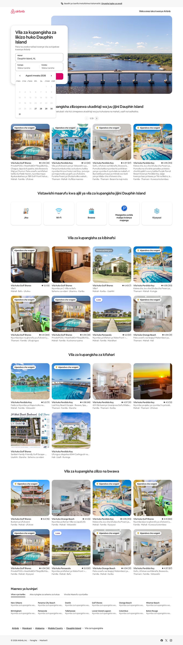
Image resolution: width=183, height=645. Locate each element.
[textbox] (27, 68)
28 (41, 108)
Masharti (43, 640)
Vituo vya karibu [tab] (18, 594)
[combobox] (39, 58)
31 (20, 114)
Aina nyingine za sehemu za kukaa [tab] (45, 594)
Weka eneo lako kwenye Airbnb (155, 11)
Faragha (33, 640)
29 (46, 108)
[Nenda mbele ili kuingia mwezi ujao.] (51, 76)
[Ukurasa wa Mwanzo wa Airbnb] (18, 11)
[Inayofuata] (96, 118)
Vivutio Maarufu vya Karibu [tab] (76, 594)
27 (36, 108)
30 (51, 108)
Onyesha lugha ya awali (111, 3)
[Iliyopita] (86, 118)
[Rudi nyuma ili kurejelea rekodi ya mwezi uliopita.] (20, 76)
